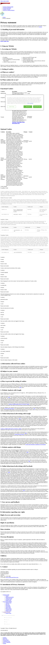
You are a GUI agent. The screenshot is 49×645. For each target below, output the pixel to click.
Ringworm (8, 605)
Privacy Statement (6, 642)
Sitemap (4, 637)
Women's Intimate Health (8, 6)
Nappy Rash (8, 607)
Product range (8, 600)
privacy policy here (5, 41)
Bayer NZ (5, 638)
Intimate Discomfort (10, 597)
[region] (24, 102)
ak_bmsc (15, 211)
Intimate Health (6, 594)
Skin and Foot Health (7, 601)
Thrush (7, 596)
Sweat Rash (8, 606)
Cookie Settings (11, 106)
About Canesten (9, 617)
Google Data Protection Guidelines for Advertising (35, 444)
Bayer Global (5, 639)
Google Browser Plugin (9, 408)
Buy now (7, 619)
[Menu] (1, 2)
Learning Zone (9, 599)
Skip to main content (5, 1)
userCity (20, 214)
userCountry (16, 214)
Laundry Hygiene (6, 9)
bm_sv (15, 209)
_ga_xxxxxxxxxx (17, 230)
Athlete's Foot (8, 602)
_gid (14, 231)
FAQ (6, 621)
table (20, 387)
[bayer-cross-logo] (2, 15)
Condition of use (6, 641)
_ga (21, 230)
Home (4, 17)
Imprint (4, 643)
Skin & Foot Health (7, 8)
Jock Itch (7, 604)
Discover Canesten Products (8, 10)
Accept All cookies (37, 106)
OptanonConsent (20, 209)
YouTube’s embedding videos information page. (18, 123)
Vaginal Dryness (9, 598)
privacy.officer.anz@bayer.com (12, 577)
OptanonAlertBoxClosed (18, 210)
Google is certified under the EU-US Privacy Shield (18, 404)
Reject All (28, 106)
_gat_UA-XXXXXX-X (18, 252)
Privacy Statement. (30, 103)
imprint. (40, 26)
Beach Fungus (8, 608)
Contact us (8, 623)
